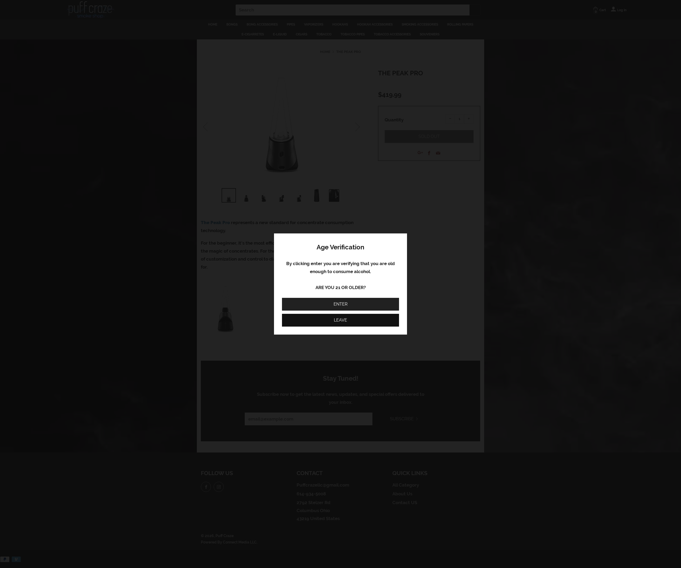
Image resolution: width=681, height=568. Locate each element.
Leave (340, 320)
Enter (340, 304)
